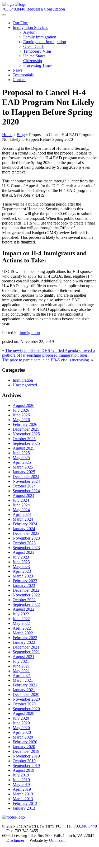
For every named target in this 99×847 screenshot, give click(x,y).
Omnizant (57, 840)
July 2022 (21, 614)
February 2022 (25, 637)
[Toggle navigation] (4, 15)
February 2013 (25, 803)
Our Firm (20, 23)
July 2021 (21, 661)
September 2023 (26, 547)
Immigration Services (30, 27)
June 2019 (21, 780)
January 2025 (24, 472)
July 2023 (21, 557)
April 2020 (22, 732)
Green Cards (33, 46)
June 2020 (21, 723)
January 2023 (24, 585)
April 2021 (22, 675)
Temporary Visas (37, 51)
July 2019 (21, 775)
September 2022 (26, 604)
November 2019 (26, 756)
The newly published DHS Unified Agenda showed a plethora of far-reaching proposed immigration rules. (48, 352)
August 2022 (23, 609)
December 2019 (26, 751)
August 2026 (23, 405)
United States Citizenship (34, 58)
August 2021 (23, 656)
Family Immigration (39, 37)
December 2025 (26, 429)
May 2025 (21, 457)
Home (7, 134)
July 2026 (21, 410)
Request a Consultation (45, 9)
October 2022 (24, 599)
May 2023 (21, 566)
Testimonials (23, 75)
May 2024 (21, 509)
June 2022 (21, 618)
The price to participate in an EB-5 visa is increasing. (46, 360)
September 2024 (26, 491)
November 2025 (26, 434)
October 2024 (24, 486)
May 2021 (21, 671)
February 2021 (25, 685)
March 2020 (23, 737)
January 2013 (24, 808)
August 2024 (23, 495)
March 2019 (23, 794)
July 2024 (21, 500)
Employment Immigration (44, 41)
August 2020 (23, 713)
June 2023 (21, 562)
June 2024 (21, 505)
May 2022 (21, 623)
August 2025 (23, 448)
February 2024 (25, 524)
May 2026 (21, 419)
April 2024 (22, 514)
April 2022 (22, 628)
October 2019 (24, 761)
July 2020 (21, 718)
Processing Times (37, 65)
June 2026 (21, 415)
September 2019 (26, 765)
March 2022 (23, 633)
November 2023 (26, 538)
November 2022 (26, 595)
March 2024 (23, 519)
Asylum (29, 32)
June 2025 (21, 453)
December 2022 (26, 590)
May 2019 (21, 784)
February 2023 (25, 581)
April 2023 (22, 571)
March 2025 (23, 467)
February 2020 (25, 742)
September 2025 (26, 443)
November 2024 (26, 481)
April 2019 (22, 789)
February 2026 (25, 424)
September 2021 (26, 652)
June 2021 (21, 666)
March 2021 (23, 680)
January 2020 (24, 746)
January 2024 (24, 528)
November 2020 (26, 699)
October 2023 (24, 543)
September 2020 (26, 708)
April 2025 (22, 462)
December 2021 (26, 647)
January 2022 (24, 642)
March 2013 (23, 798)
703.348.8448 (13, 9)
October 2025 (24, 438)
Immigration (30, 332)
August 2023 (23, 552)
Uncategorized (25, 385)
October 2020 (24, 704)
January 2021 (24, 689)
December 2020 (26, 694)
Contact (19, 79)
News (17, 70)
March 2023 (23, 576)
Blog (21, 134)
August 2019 (23, 770)
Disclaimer (15, 840)
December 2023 (26, 533)
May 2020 (21, 727)
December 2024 (26, 476)
